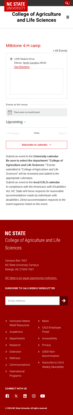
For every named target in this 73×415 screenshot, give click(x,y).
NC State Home (16, 6)
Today (36, 133)
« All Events (60, 50)
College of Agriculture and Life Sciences (36, 17)
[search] (67, 3)
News (45, 321)
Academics (16, 331)
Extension (15, 351)
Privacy (46, 345)
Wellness (15, 358)
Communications (20, 364)
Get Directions (22, 66)
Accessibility (49, 338)
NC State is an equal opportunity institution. (31, 278)
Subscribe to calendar (34, 144)
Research (15, 345)
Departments (17, 338)
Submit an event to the (32, 156)
